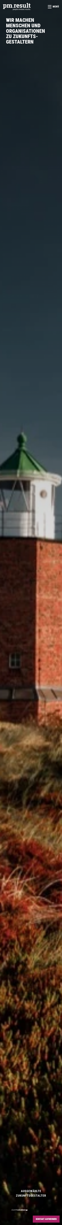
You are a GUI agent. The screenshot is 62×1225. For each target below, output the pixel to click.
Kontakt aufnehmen (46, 1219)
